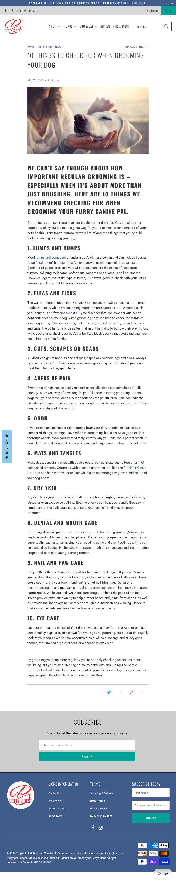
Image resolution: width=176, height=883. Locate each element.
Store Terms (97, 801)
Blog (19, 10)
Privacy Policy (98, 808)
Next (142, 46)
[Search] (166, 26)
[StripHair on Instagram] (12, 10)
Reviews (6, 446)
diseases (65, 313)
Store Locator (56, 808)
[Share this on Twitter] (109, 692)
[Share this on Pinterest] (131, 692)
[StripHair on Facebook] (5, 10)
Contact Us (55, 793)
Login (154, 10)
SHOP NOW (55, 816)
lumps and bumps (48, 257)
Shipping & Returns (101, 793)
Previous (129, 46)
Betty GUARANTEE (101, 816)
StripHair (21, 853)
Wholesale (30, 10)
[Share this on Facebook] (120, 692)
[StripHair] (13, 26)
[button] (55, 26)
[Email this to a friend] (142, 692)
